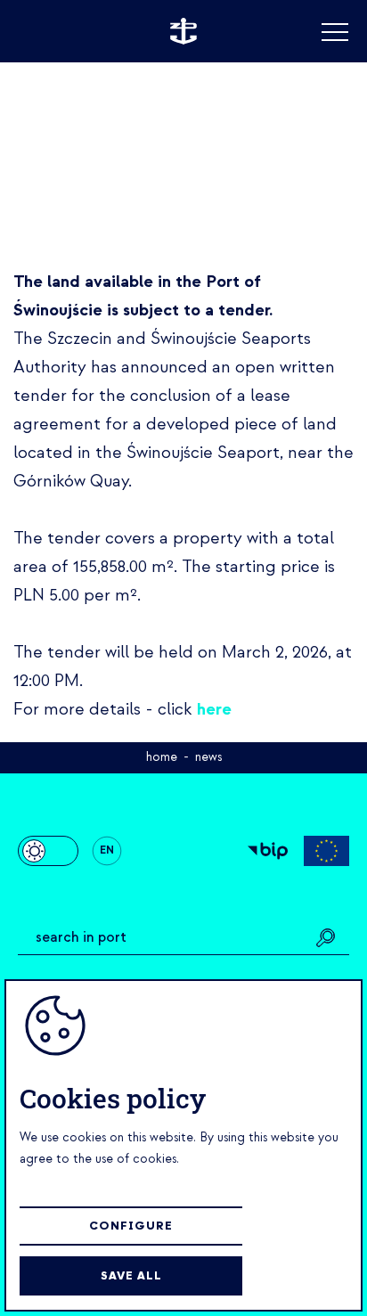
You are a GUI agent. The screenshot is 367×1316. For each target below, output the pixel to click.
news (208, 756)
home (161, 756)
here (214, 709)
